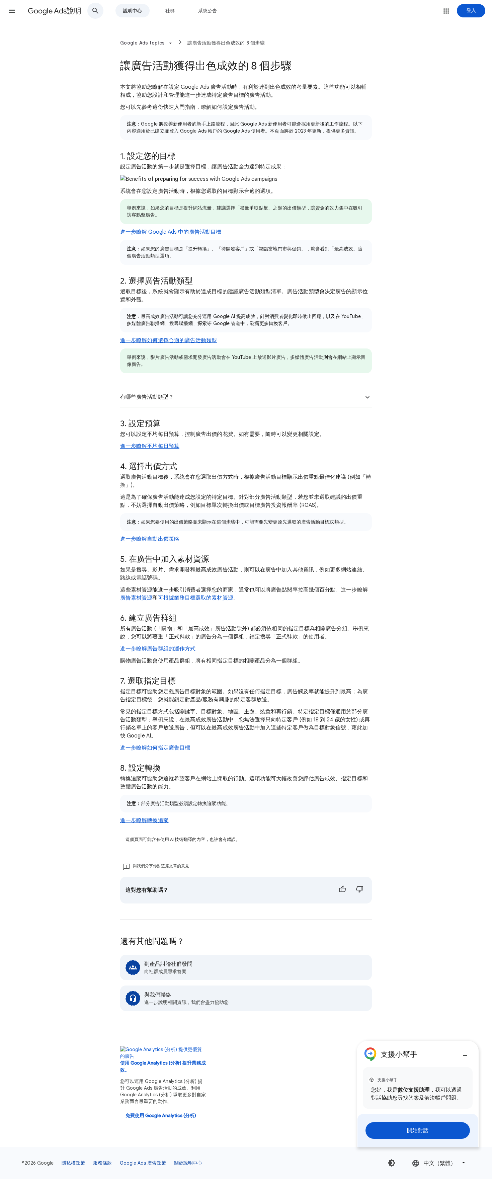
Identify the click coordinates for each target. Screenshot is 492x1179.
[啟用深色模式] (392, 1163)
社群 (170, 11)
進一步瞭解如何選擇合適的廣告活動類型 (168, 340)
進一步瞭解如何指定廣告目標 (155, 747)
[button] (12, 11)
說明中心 (132, 11)
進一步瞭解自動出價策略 (149, 539)
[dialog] (418, 1094)
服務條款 (102, 1163)
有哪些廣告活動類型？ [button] (147, 397)
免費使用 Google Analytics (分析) (161, 1115)
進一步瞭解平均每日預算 (149, 446)
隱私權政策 (73, 1163)
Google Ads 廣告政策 (143, 1163)
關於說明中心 (188, 1163)
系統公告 (207, 11)
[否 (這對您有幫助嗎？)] (359, 890)
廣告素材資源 (136, 598)
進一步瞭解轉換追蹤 (144, 820)
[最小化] (465, 1052)
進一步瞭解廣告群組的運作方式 (157, 648)
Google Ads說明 (54, 10)
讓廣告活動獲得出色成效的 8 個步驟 (226, 43)
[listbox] (439, 1163)
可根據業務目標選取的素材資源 (195, 598)
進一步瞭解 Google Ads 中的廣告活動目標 (170, 232)
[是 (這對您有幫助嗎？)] (342, 890)
